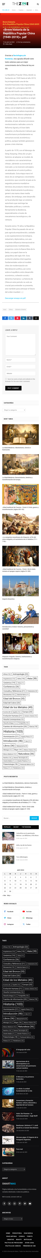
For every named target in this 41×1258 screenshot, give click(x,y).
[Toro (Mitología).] (8, 860)
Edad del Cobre (11, 703)
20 (31, 884)
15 (5, 884)
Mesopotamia (22, 746)
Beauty (19, 1239)
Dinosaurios (9, 694)
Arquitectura (9, 679)
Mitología (7, 750)
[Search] (38, 4)
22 (5, 888)
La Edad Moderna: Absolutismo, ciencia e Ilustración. (20, 783)
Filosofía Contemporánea (13, 719)
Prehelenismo (18, 768)
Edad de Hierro (23, 694)
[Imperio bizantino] (20, 586)
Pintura (6, 768)
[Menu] (3, 4)
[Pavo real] (8, 1152)
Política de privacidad (14, 1243)
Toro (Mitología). (22, 857)
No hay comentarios (24, 42)
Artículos (28, 1239)
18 (20, 884)
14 (36, 881)
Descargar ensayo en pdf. (15, 298)
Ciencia (22, 1236)
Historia (13, 731)
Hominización (11, 736)
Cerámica (9, 683)
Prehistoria (17, 1233)
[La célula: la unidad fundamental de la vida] (8, 1091)
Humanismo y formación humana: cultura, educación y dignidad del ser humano (26, 1103)
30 (10, 891)
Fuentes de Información (15, 726)
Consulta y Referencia (14, 691)
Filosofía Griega (9, 723)
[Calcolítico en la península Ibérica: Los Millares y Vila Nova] (8, 836)
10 (15, 881)
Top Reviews (26, 827)
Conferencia (11, 686)
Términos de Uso (29, 1246)
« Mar (4, 895)
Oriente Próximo (23, 761)
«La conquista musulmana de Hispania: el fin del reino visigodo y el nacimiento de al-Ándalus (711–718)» (20, 539)
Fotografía (23, 723)
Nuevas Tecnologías (21, 757)
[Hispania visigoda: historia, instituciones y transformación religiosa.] (20, 643)
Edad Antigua (11, 1236)
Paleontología (10, 764)
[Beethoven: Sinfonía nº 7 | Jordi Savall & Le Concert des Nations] (8, 1128)
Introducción (13, 740)
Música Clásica (30, 750)
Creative (10, 1239)
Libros (8, 745)
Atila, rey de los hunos (23, 845)
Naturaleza (26, 753)
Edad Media (28, 1233)
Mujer (18, 750)
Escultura (6, 712)
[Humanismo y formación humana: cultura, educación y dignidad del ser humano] (8, 1103)
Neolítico (7, 757)
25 (20, 888)
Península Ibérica (27, 764)
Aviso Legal (29, 1243)
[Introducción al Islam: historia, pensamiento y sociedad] (20, 613)
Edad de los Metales (17, 707)
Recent (16, 827)
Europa (27, 712)
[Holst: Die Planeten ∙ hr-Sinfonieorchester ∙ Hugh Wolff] (8, 1116)
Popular (7, 827)
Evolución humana (12, 716)
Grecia (33, 727)
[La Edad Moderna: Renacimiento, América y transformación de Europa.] (20, 464)
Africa (6, 674)
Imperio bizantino (8, 599)
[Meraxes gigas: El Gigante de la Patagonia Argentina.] (8, 1140)
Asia (4, 309)
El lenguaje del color (23, 1049)
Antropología (20, 674)
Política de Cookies (13, 1246)
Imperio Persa (26, 736)
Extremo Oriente (20, 309)
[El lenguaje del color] (8, 1052)
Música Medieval (9, 754)
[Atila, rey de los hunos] (8, 848)
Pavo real (19, 1149)
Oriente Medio (9, 761)
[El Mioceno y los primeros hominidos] (8, 1079)
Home (8, 1233)
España (16, 712)
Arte (21, 679)
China (11, 309)
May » (9, 895)
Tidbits (29, 1236)
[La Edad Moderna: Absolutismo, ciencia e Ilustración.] (20, 434)
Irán (28, 741)
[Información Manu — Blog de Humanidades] (20, 4)
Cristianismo (32, 691)
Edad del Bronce (14, 698)
